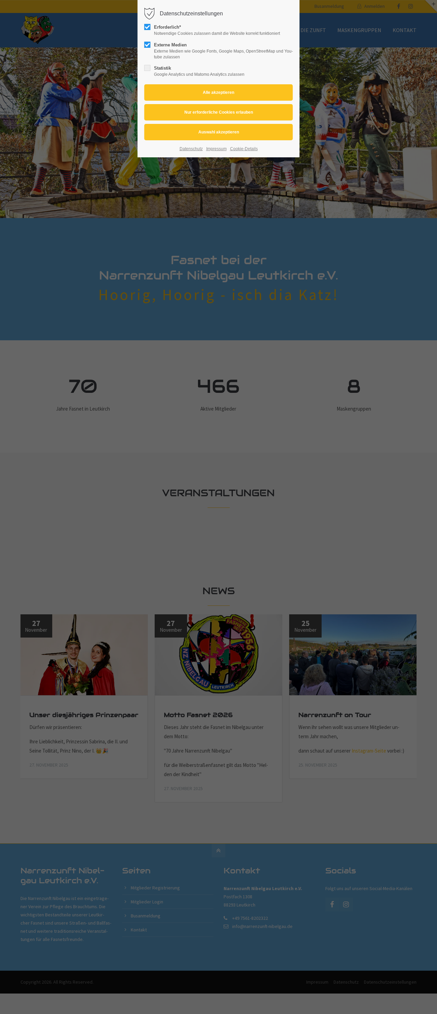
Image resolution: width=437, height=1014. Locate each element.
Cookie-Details (244, 148)
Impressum (216, 148)
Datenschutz (191, 148)
